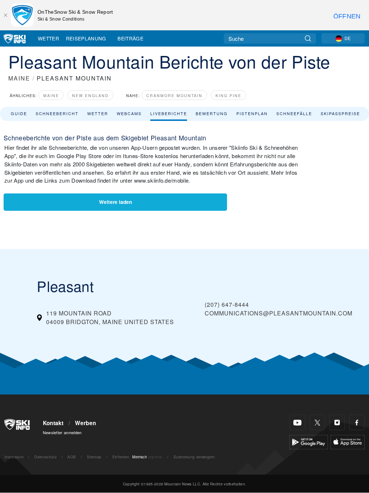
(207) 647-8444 (227, 304)
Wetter (48, 38)
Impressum (13, 456)
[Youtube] (297, 422)
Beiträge (130, 38)
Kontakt (53, 423)
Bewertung (212, 113)
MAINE (19, 78)
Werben (85, 423)
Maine (51, 95)
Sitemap (94, 456)
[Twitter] (317, 422)
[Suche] (308, 38)
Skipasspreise (340, 113)
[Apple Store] (347, 441)
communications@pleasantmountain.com (278, 313)
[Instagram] (337, 422)
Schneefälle (294, 113)
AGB (71, 456)
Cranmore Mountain (174, 95)
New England (90, 95)
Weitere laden (115, 201)
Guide (19, 113)
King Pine (228, 95)
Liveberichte (168, 113)
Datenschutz (45, 456)
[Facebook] (357, 422)
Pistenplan (252, 113)
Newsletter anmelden (62, 432)
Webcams (129, 113)
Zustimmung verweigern (194, 456)
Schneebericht (57, 113)
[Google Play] (308, 441)
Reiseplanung (86, 38)
